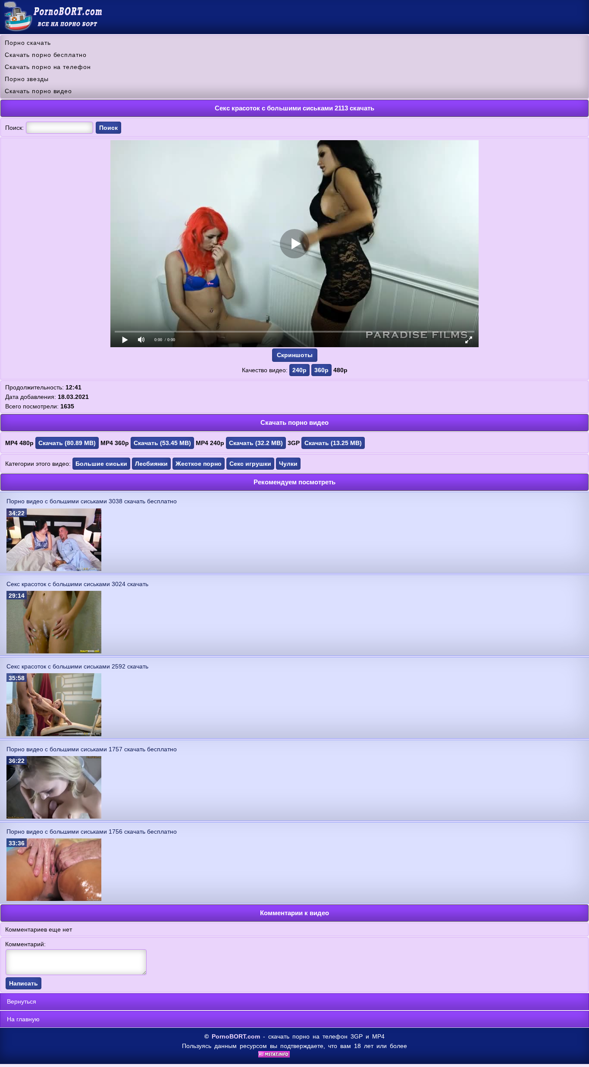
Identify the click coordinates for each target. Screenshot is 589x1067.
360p (321, 370)
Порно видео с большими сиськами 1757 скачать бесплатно (91, 749)
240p (299, 370)
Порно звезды (27, 78)
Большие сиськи (101, 463)
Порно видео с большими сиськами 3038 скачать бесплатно (91, 501)
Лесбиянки (151, 463)
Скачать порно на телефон (48, 66)
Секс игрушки (250, 463)
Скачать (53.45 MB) (162, 442)
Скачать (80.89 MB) (67, 442)
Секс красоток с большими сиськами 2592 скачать (77, 666)
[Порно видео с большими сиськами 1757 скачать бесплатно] (53, 816)
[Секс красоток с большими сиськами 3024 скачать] (53, 651)
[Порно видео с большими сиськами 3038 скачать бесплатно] (53, 568)
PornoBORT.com (236, 1036)
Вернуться (21, 1001)
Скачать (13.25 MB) (333, 442)
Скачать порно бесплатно (46, 54)
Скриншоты (295, 354)
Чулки (288, 463)
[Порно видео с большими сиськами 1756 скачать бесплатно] (53, 898)
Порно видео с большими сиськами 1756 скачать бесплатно (91, 831)
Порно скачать (28, 42)
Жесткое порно (198, 463)
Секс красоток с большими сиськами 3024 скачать (77, 584)
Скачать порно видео (38, 91)
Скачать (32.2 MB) (256, 442)
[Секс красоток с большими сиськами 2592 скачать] (53, 734)
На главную (23, 1019)
